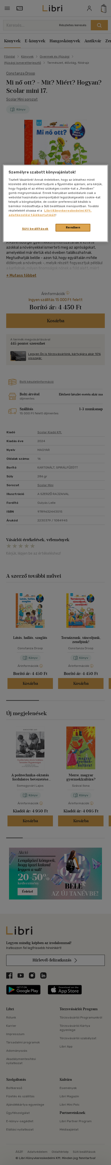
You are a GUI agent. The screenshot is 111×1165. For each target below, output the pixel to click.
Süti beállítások (35, 229)
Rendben (73, 227)
